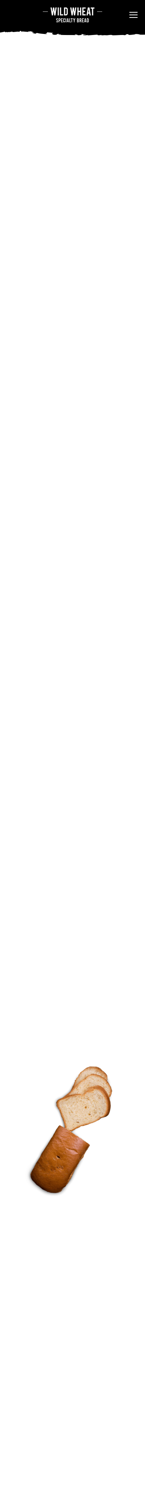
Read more (40, 427)
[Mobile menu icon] (133, 15)
